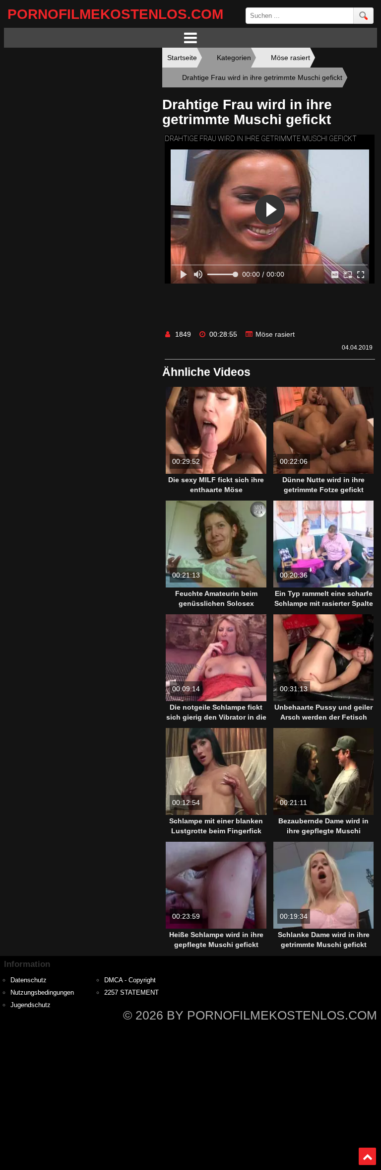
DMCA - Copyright (130, 980)
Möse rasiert (275, 334)
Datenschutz (28, 980)
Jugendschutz (30, 1005)
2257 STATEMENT (131, 992)
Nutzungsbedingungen (42, 992)
